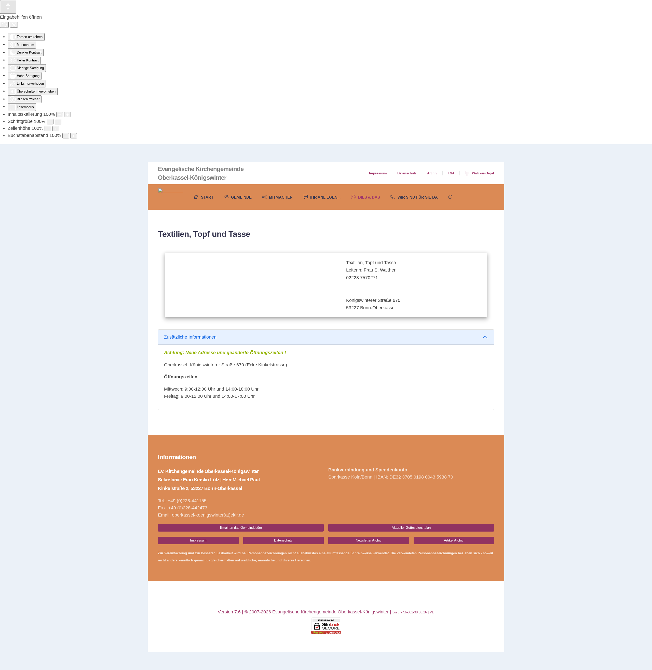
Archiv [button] (432, 173)
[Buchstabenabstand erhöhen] (73, 135)
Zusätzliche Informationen (190, 337)
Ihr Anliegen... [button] (325, 197)
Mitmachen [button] (281, 197)
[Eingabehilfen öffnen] (8, 7)
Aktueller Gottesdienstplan (411, 528)
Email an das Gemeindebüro (241, 528)
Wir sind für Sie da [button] (418, 197)
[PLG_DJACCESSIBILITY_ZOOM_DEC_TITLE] (59, 114)
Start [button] (207, 197)
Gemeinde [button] (241, 197)
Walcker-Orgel (483, 173)
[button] (450, 197)
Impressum (378, 173)
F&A (451, 173)
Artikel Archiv (454, 540)
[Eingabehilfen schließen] (14, 25)
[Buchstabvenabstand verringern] (65, 135)
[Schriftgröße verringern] (50, 121)
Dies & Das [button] (369, 197)
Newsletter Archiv (369, 540)
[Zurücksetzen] (4, 25)
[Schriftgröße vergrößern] (58, 121)
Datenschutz (407, 173)
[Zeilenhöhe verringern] (48, 128)
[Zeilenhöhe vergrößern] (55, 128)
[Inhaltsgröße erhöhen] (67, 114)
